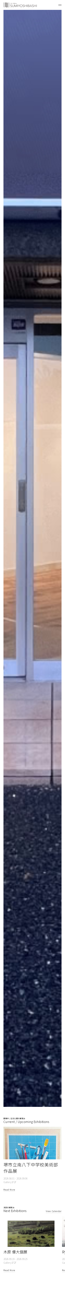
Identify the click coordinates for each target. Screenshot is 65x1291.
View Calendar (54, 1211)
